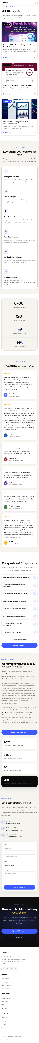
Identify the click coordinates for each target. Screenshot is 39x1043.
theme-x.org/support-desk (14, 830)
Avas (26, 674)
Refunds (3, 1028)
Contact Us (19, 937)
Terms (3, 1040)
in (7, 968)
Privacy (9, 1040)
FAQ (2, 1005)
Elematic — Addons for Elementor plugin (17, 85)
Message (6, 870)
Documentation (6, 998)
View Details (19, 32)
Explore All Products (19, 931)
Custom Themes (6, 985)
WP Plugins (4, 982)
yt (15, 968)
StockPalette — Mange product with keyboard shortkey (16, 123)
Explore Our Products (19, 732)
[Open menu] (36, 3)
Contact (3, 1021)
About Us (4, 1018)
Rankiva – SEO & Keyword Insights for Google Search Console (19, 46)
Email (5, 853)
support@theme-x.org (13, 824)
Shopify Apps (5, 989)
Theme (5, 2)
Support (3, 1024)
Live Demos (4, 1001)
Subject (6, 861)
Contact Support (19, 645)
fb (11, 968)
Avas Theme (5, 978)
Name (5, 844)
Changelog (4, 1008)
